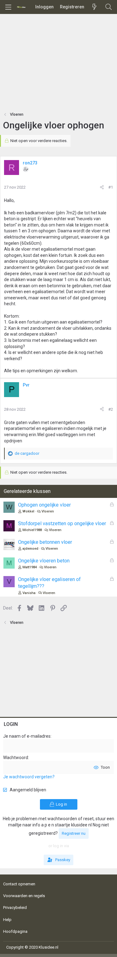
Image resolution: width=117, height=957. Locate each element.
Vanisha (29, 593)
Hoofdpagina (15, 931)
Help (7, 919)
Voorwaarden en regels (24, 895)
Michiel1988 (32, 530)
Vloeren (47, 511)
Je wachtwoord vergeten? (29, 776)
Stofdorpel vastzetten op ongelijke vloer (62, 523)
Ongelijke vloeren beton (44, 561)
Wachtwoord (15, 757)
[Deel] (102, 187)
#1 (110, 187)
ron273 (30, 162)
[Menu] (8, 7)
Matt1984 (29, 567)
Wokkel (28, 511)
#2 (110, 409)
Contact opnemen (19, 884)
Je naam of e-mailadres (27, 736)
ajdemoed (30, 549)
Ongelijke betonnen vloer (45, 542)
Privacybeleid (15, 907)
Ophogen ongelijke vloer (44, 505)
